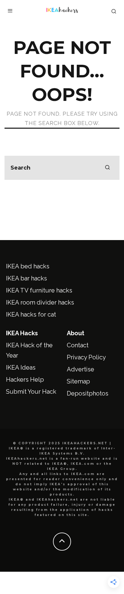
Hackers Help (25, 379)
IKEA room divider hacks (40, 302)
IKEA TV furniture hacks (39, 290)
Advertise (80, 369)
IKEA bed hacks (27, 266)
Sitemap (78, 381)
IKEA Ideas (21, 367)
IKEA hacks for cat (31, 314)
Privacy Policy (86, 357)
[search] (107, 168)
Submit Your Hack (31, 391)
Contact (77, 345)
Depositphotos (87, 393)
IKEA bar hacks (26, 278)
